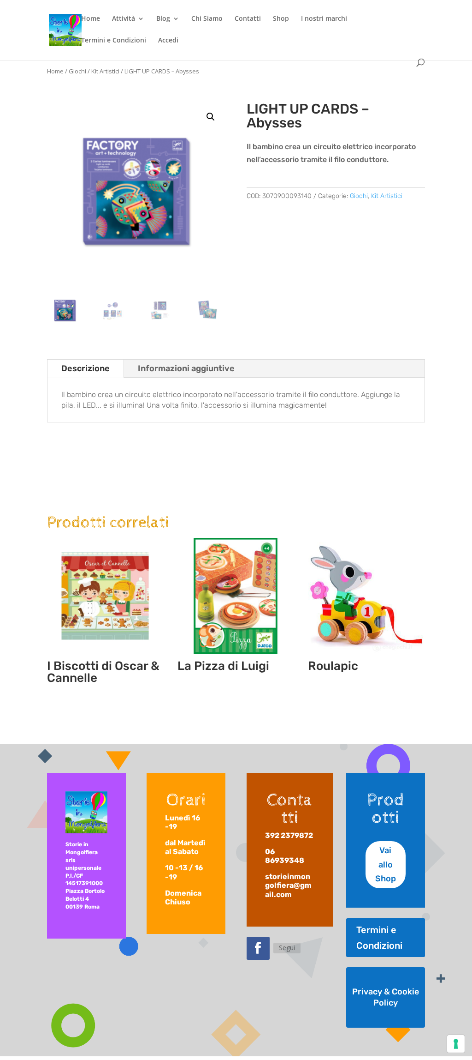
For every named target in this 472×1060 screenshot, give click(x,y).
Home (90, 19)
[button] (210, 116)
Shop (281, 19)
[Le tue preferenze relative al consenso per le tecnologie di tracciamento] (456, 1044)
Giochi (77, 71)
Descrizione (85, 368)
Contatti (248, 19)
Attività (123, 19)
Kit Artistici (105, 71)
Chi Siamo (207, 19)
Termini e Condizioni (113, 40)
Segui (287, 947)
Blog (163, 19)
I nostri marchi (324, 19)
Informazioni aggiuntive (186, 368)
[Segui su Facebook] (258, 948)
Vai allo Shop (385, 864)
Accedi (168, 40)
